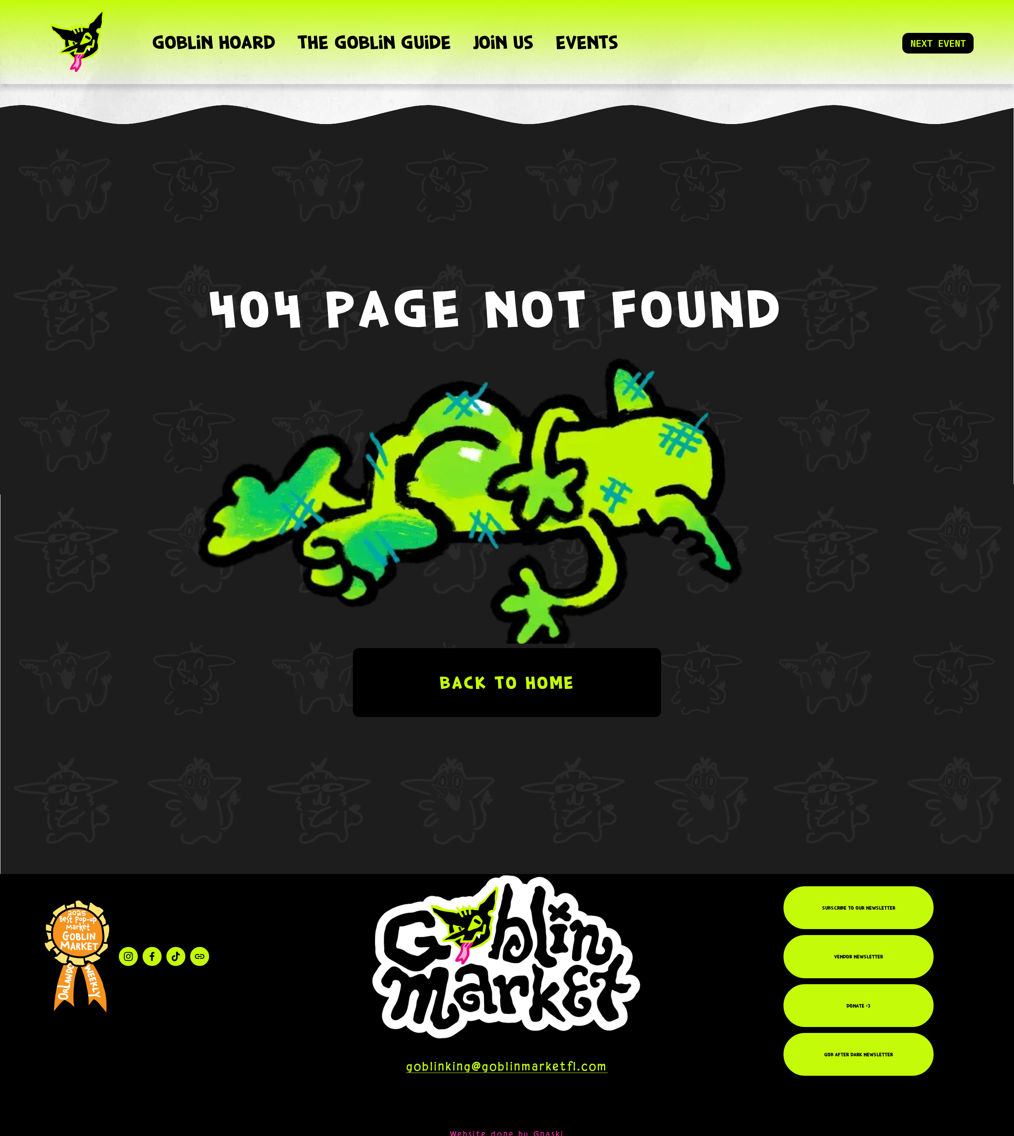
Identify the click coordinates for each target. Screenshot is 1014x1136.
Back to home (507, 682)
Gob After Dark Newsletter (858, 1054)
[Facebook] (152, 956)
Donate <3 (858, 1005)
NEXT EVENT (938, 43)
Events (587, 41)
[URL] (199, 956)
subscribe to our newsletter (858, 907)
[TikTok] (175, 956)
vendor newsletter (858, 956)
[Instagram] (128, 956)
